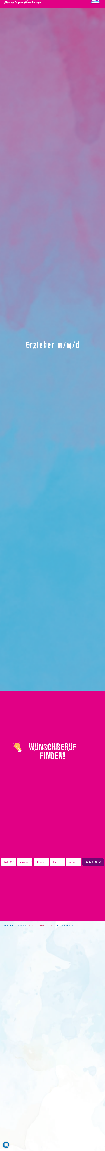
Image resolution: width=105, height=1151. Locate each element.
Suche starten (92, 862)
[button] (6, 1145)
